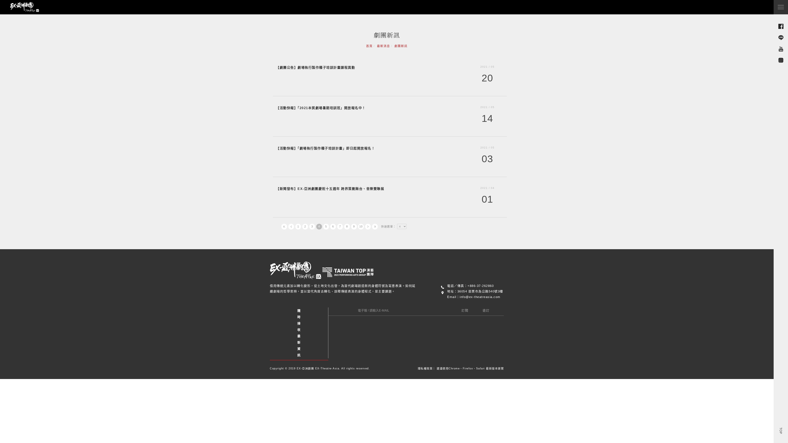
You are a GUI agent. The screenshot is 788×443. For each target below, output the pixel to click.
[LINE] (780, 37)
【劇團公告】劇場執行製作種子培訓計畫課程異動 (315, 67)
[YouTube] (780, 48)
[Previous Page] (291, 226)
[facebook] (780, 26)
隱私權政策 (425, 368)
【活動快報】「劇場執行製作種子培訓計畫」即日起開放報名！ (325, 148)
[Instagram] (780, 60)
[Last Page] (375, 226)
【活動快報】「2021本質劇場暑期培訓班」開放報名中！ (321, 108)
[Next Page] (368, 226)
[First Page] (284, 226)
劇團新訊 (401, 46)
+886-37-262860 (480, 286)
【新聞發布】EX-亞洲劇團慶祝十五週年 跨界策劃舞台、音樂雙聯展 (330, 189)
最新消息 (383, 46)
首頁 (369, 46)
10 (361, 226)
